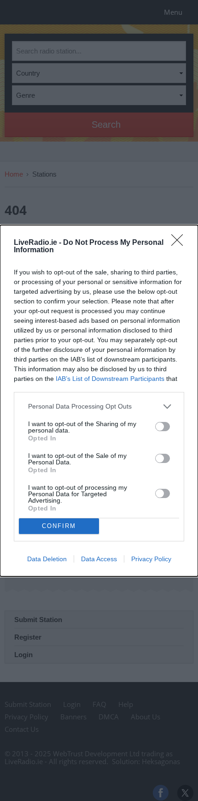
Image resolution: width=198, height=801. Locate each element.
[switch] (162, 426)
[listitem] (99, 406)
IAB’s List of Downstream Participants (110, 378)
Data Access (99, 559)
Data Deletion (47, 559)
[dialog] (99, 400)
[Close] (180, 243)
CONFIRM (59, 525)
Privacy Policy (151, 559)
